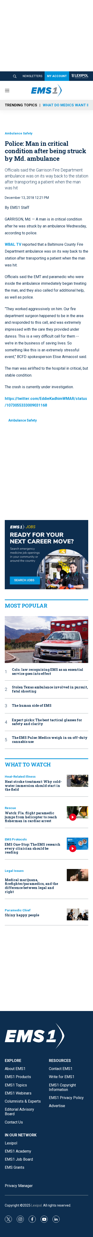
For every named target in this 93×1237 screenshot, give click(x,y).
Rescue (10, 808)
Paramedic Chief (18, 910)
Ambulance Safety (18, 133)
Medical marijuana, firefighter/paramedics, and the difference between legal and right (31, 886)
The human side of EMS (32, 706)
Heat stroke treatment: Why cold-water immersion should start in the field (33, 785)
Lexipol (36, 1205)
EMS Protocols (16, 839)
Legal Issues (14, 871)
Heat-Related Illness (20, 776)
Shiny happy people (22, 915)
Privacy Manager (19, 1185)
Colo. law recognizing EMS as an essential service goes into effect (47, 672)
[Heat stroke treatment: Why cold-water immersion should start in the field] (77, 781)
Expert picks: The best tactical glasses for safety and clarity (47, 722)
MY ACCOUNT (57, 76)
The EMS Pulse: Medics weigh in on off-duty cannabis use (50, 740)
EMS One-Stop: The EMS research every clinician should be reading (32, 848)
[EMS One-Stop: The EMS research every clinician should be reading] (77, 844)
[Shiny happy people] (77, 914)
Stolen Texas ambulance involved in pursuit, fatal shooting (50, 689)
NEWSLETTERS (32, 76)
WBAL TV (13, 244)
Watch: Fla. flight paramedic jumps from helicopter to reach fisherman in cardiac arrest (31, 817)
